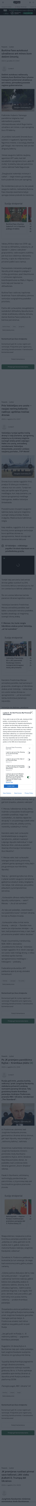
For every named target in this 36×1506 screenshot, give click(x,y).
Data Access (18, 793)
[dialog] (18, 753)
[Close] (32, 713)
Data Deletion (7, 793)
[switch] (28, 753)
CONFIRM (10, 786)
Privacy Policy (29, 793)
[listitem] (18, 748)
